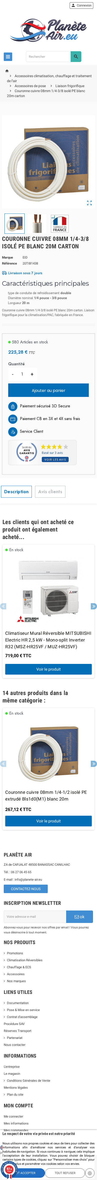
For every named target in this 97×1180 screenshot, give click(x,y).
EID (25, 257)
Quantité (16, 364)
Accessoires (16, 974)
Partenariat (14, 1038)
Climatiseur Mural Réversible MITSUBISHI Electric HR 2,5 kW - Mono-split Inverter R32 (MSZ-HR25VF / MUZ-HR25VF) (48, 640)
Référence (9, 263)
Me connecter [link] (13, 1116)
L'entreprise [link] (12, 1067)
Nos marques (16, 981)
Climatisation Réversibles (25, 960)
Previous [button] (3, 606)
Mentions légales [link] (16, 1087)
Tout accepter (23, 1173)
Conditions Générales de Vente (28, 1080)
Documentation (18, 1003)
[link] (81, 5)
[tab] (16, 492)
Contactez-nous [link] (26, 889)
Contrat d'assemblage (22, 1017)
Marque (7, 257)
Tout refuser (65, 1173)
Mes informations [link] (16, 1123)
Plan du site (15, 1094)
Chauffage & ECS (19, 967)
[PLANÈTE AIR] (48, 30)
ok (82, 916)
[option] (48, 611)
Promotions (15, 953)
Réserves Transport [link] (17, 1031)
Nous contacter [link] (14, 1045)
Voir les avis (55, 459)
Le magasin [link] (12, 1073)
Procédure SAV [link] (14, 1024)
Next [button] (94, 606)
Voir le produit (48, 669)
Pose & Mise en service (23, 1010)
